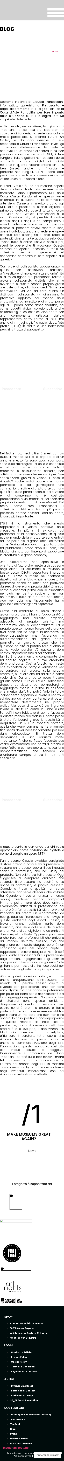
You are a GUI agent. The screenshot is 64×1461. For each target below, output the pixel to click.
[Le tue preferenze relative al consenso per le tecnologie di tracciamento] (47, 1455)
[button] (32, 78)
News (55, 51)
